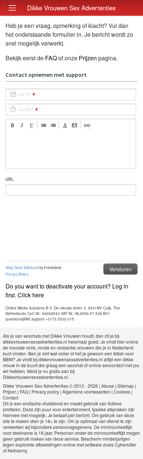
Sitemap (125, 386)
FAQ (51, 58)
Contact (10, 397)
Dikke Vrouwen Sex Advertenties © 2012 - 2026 (50, 386)
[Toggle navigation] (12, 7)
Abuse (107, 386)
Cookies (122, 391)
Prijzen (88, 58)
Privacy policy (45, 391)
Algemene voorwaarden (86, 391)
